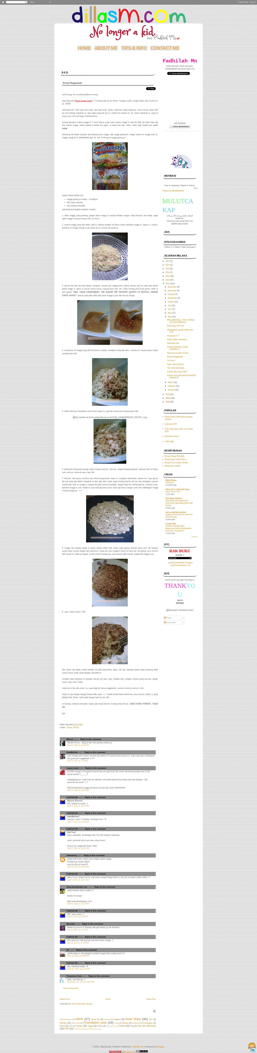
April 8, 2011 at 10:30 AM (78, 848)
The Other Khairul (174, 498)
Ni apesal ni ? (173, 336)
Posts (168, 618)
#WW (79, 1019)
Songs (79, 1026)
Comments (171, 622)
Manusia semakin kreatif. (178, 353)
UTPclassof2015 (79, 1029)
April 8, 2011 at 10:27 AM (78, 806)
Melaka (125, 1023)
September (173, 298)
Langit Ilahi (171, 524)
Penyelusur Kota (74, 976)
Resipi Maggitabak (175, 357)
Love (117, 1023)
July (170, 305)
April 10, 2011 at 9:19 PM (78, 956)
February (172, 386)
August (171, 302)
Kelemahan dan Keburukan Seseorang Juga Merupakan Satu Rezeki (179, 503)
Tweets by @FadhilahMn (173, 191)
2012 (168, 280)
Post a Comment (71, 988)
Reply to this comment (90, 739)
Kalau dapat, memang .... (178, 339)
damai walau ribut (173, 492)
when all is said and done (177, 489)
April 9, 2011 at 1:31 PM (77, 930)
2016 (168, 265)
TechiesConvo (111, 1026)
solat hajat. (169, 441)
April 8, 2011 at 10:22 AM (78, 790)
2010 (168, 394)
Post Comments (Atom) (82, 1004)
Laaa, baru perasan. (175, 364)
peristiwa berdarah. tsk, (181, 565)
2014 (168, 272)
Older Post (151, 999)
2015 (168, 269)
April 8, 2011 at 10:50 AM (78, 867)
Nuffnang (136, 1023)
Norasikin (70, 924)
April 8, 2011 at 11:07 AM (78, 880)
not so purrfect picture (176, 512)
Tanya (100, 1026)
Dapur (69, 727)
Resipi (76, 727)
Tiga (132, 1026)
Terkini (122, 1026)
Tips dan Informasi (147, 1026)
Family (63, 1023)
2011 (168, 283)
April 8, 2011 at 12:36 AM (78, 745)
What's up (169, 482)
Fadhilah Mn (72, 797)
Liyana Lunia (72, 768)
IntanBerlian (72, 752)
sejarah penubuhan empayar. (180, 562)
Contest (107, 1019)
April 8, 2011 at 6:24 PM (77, 917)
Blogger (160, 1046)
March (171, 382)
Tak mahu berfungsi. (176, 368)
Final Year (76, 1023)
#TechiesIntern (66, 1019)
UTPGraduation (93, 1029)
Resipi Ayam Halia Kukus (176, 459)
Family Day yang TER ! (177, 371)
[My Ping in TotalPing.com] (115, 1051)
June (170, 309)
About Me (95, 1019)
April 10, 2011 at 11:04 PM (78, 969)
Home (108, 999)
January (171, 390)
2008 (168, 402)
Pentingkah (148, 1023)
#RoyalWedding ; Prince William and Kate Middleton (181, 321)
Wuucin (69, 739)
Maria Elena (171, 480)
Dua (150, 1019)
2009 (168, 398)
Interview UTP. (171, 424)
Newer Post (65, 999)
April (170, 316)
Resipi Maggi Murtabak (175, 456)
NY (67, 950)
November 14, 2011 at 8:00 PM (80, 982)
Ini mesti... (171, 360)
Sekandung (71, 855)
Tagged (91, 1026)
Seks (71, 1026)
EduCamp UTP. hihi (175, 326)
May (170, 313)
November (172, 290)
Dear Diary (133, 1019)
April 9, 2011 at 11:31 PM (78, 943)
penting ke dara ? (172, 436)
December (172, 287)
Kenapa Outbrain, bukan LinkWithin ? (177, 348)
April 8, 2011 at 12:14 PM (78, 904)
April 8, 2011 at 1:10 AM (77, 761)
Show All (194, 536)
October (171, 294)
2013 (168, 276)
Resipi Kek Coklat (172, 466)
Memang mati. (173, 343)
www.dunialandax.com (76, 887)
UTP (66, 1028)
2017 (168, 261)
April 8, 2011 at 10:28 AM (78, 822)
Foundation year (95, 1022)
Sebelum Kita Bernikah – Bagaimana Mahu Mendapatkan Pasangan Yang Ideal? (179, 528)
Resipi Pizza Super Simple (176, 462)
